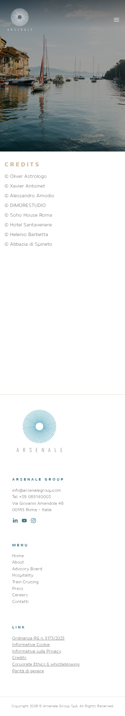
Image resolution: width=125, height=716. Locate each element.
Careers (20, 594)
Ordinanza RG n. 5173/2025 (38, 638)
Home (18, 555)
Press (17, 588)
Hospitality (22, 575)
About (18, 561)
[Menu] (116, 20)
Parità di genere (28, 670)
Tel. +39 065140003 (31, 496)
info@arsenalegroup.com (36, 490)
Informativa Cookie (31, 644)
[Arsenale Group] (20, 19)
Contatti (20, 601)
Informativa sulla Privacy (36, 651)
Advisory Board (27, 568)
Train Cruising (25, 581)
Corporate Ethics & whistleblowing (45, 664)
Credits (19, 657)
